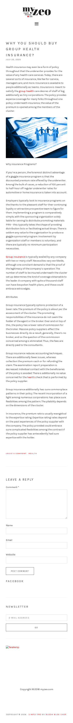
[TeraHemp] (12, 647)
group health (26, 91)
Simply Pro (35, 714)
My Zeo (36, 12)
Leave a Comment (16, 453)
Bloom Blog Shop (56, 714)
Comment (12, 487)
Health (33, 453)
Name (9, 525)
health (31, 377)
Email (9, 540)
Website (10, 554)
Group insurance (15, 256)
